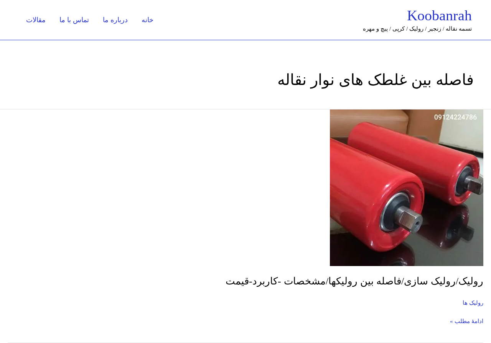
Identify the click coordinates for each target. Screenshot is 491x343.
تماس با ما (74, 20)
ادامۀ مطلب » (466, 320)
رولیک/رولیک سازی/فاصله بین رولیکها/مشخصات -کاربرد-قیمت (354, 281)
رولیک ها (473, 303)
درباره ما (115, 20)
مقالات (36, 20)
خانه (147, 20)
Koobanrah (439, 15)
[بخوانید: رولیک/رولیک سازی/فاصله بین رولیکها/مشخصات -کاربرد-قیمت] (406, 187)
